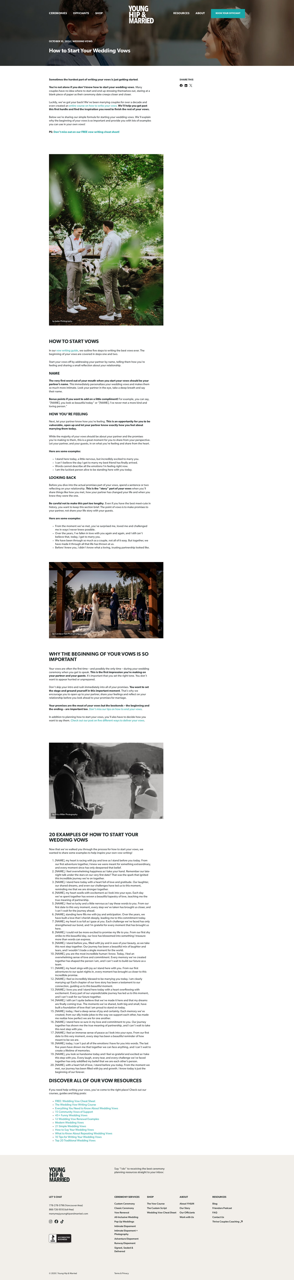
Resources (181, 13)
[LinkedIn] (187, 86)
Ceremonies (58, 13)
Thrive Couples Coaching (225, 1222)
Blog (214, 1204)
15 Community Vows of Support (74, 1112)
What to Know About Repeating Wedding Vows (83, 1133)
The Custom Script (157, 1208)
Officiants (81, 13)
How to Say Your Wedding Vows (74, 1130)
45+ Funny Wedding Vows (71, 1115)
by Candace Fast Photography (66, 634)
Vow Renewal (121, 1213)
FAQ (214, 1213)
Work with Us (187, 1217)
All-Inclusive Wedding (126, 1217)
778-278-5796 (56, 1205)
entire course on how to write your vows (93, 106)
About (200, 13)
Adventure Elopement (126, 1239)
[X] (191, 86)
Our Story (185, 1208)
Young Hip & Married (67, 1273)
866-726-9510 (56, 1209)
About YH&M (187, 1204)
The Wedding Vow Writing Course (75, 1105)
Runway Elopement (124, 1243)
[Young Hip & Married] (141, 22)
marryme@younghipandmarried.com (68, 1214)
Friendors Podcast (222, 1208)
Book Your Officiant (228, 13)
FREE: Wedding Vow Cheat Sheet (75, 1101)
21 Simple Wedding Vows (70, 1126)
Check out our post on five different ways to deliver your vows (107, 720)
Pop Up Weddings (124, 1222)
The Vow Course (156, 1204)
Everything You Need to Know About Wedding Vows (86, 1108)
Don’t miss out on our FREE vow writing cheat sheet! (86, 132)
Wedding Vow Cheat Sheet (161, 1213)
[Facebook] (182, 86)
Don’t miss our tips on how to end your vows (115, 709)
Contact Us (218, 1217)
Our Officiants (187, 1213)
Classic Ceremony (124, 1208)
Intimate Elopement (125, 1226)
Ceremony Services (127, 1197)
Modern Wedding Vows (69, 1122)
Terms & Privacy (121, 1273)
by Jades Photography (62, 321)
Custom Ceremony (124, 1204)
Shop (99, 13)
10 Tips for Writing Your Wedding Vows (78, 1137)
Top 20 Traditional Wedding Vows (75, 1140)
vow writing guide (67, 350)
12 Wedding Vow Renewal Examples (77, 1119)
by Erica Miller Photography (64, 814)
